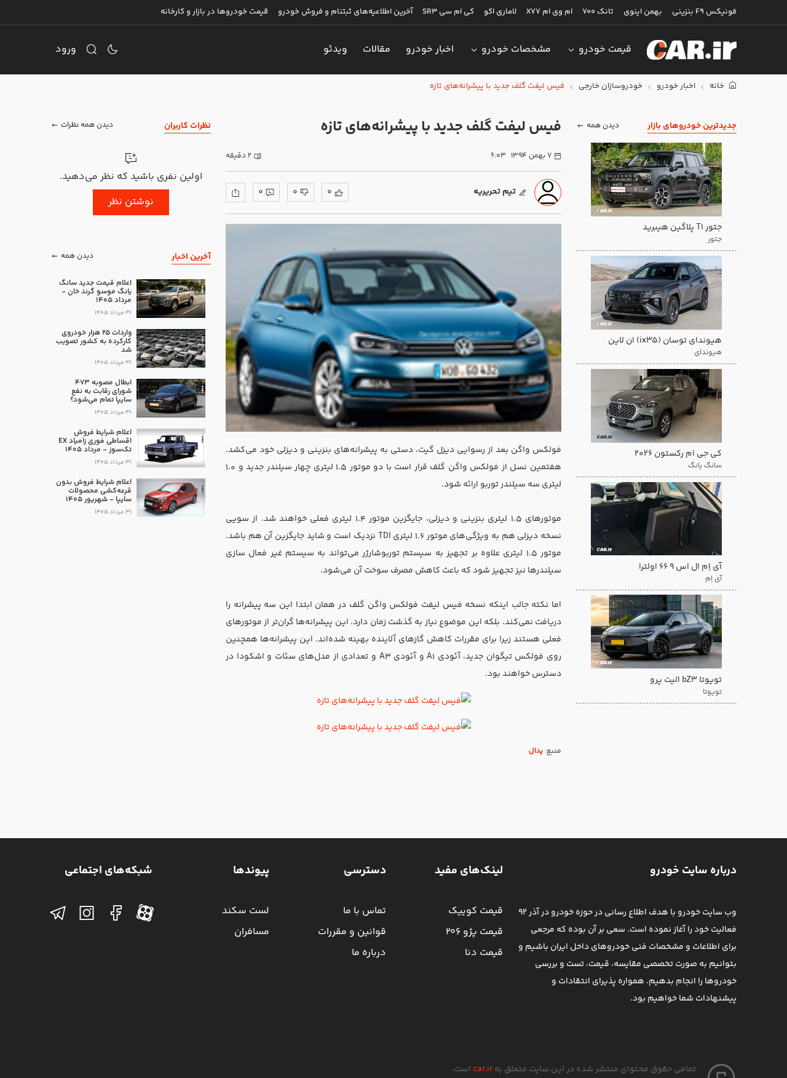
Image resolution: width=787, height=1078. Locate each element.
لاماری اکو (500, 12)
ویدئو (335, 49)
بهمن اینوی (642, 12)
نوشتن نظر (131, 202)
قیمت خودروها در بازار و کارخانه (214, 12)
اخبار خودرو (430, 49)
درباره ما (369, 953)
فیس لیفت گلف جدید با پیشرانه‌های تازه (497, 86)
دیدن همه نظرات (87, 126)
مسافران (251, 932)
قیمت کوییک (475, 911)
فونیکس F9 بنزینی (704, 12)
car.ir (482, 1069)
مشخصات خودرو (516, 49)
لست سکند (245, 911)
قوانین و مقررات (352, 932)
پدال (536, 751)
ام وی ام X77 (549, 12)
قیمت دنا (484, 953)
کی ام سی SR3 (448, 12)
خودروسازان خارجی (611, 86)
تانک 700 (598, 12)
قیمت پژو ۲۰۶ (474, 932)
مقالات (376, 49)
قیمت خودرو (605, 49)
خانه (718, 86)
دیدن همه (603, 126)
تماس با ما (364, 911)
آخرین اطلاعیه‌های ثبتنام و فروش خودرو (345, 12)
